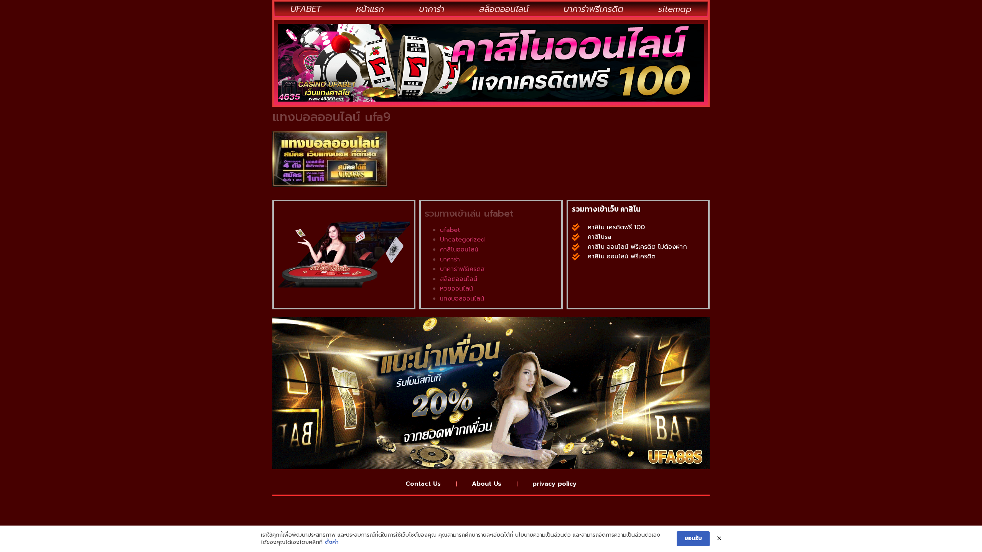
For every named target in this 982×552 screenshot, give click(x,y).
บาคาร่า (431, 9)
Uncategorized (462, 239)
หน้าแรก (370, 9)
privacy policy (554, 483)
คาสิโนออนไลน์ (459, 249)
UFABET (305, 9)
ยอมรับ (693, 538)
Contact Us (423, 483)
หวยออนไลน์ (456, 288)
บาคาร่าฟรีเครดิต (593, 9)
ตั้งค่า (332, 542)
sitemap (675, 9)
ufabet (450, 230)
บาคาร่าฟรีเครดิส (462, 269)
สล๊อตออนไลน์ (458, 279)
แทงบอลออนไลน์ (462, 298)
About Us (486, 483)
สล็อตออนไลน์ (504, 9)
